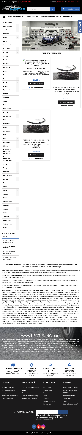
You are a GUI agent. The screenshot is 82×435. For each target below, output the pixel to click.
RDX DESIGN (7, 175)
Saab (5, 187)
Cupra (5, 56)
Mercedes (6, 131)
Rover (5, 183)
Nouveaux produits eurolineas (7, 151)
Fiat (4, 79)
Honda (5, 86)
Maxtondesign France (29, 398)
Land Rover (7, 116)
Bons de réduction (49, 401)
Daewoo (6, 64)
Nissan (5, 146)
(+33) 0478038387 (24, 2)
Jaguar (6, 97)
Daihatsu (6, 67)
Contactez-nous (7, 398)
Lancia (5, 112)
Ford (5, 82)
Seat (5, 190)
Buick (5, 41)
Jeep (5, 101)
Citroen (6, 52)
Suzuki (5, 209)
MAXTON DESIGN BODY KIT (9, 247)
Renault (6, 179)
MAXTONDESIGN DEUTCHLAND (9, 258)
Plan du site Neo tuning (30, 396)
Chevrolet (7, 45)
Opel (5, 164)
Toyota (6, 217)
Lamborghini (8, 109)
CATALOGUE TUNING (15, 17)
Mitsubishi (7, 142)
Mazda (6, 127)
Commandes (47, 393)
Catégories (7, 22)
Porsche (6, 172)
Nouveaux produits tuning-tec (7, 158)
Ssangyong (7, 202)
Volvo (5, 228)
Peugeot (6, 168)
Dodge (5, 71)
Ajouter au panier (36, 84)
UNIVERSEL (7, 220)
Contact (4, 2)
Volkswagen (7, 224)
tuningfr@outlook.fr (70, 404)
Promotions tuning (8, 387)
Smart (5, 198)
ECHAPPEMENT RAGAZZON (51, 17)
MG (4, 135)
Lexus (5, 120)
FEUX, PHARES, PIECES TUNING (8, 241)
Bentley (6, 34)
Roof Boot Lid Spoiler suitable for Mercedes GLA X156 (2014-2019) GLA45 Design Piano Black (36, 73)
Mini (4, 139)
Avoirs (45, 396)
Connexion (60, 2)
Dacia (5, 60)
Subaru (6, 205)
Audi (5, 30)
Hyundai (6, 90)
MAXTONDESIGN (32, 17)
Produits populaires (51, 53)
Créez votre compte (73, 2)
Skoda (5, 194)
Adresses (46, 398)
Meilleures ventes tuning (10, 396)
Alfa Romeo (7, 26)
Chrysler (6, 49)
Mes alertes (47, 404)
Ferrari (5, 75)
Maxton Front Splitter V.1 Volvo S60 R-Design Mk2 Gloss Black (36, 144)
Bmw (5, 37)
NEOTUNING (67, 17)
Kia (4, 105)
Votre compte (49, 382)
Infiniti (5, 94)
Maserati (6, 124)
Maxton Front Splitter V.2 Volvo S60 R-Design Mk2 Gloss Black (66, 91)
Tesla (5, 213)
